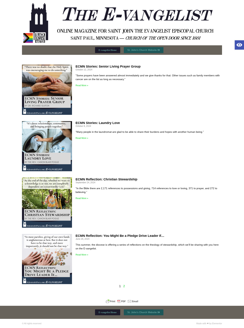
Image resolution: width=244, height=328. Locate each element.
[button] (239, 45)
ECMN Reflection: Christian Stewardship (106, 179)
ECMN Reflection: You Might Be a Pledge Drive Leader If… (120, 236)
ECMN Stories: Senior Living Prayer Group (108, 66)
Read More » (82, 85)
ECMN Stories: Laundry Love (98, 123)
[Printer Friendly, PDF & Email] (122, 301)
